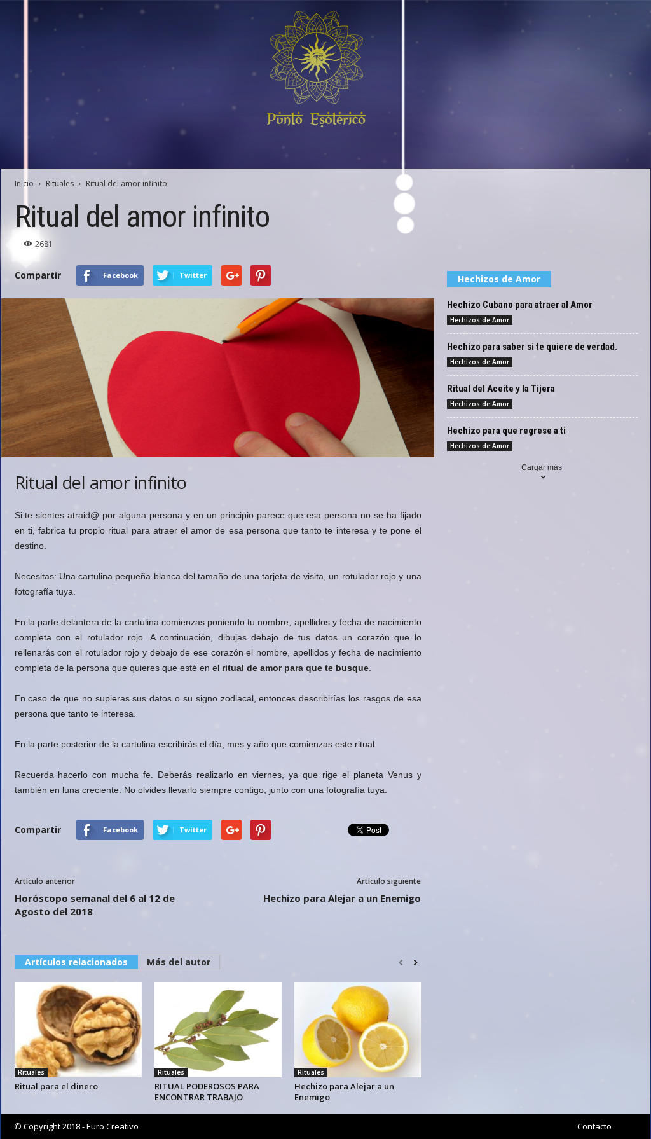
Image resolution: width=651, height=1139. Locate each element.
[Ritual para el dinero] (78, 1029)
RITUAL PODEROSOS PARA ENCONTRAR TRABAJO (206, 1091)
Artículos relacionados (76, 962)
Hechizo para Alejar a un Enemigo (342, 898)
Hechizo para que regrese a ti (506, 430)
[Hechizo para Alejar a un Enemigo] (357, 1029)
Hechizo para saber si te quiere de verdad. (532, 346)
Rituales (60, 183)
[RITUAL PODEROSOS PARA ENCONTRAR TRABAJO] (218, 1029)
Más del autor (178, 962)
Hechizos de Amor (479, 319)
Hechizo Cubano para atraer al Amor (520, 304)
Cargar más (541, 467)
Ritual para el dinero (56, 1086)
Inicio (24, 183)
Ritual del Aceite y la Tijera (501, 388)
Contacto (594, 1126)
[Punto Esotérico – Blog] (325, 69)
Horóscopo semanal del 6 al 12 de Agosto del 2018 (95, 905)
